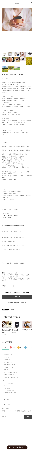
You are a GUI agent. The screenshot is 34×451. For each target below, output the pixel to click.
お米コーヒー (7, 357)
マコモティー (7, 359)
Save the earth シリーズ (10, 372)
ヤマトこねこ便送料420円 (11, 377)
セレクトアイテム (8, 367)
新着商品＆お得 (8, 354)
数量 (3, 286)
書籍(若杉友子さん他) (9, 375)
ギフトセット (7, 369)
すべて (5, 347)
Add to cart (17, 296)
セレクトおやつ (8, 362)
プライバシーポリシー (9, 390)
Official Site (7, 404)
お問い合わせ (7, 388)
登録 (28, 416)
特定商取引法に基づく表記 (10, 392)
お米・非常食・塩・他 (9, 364)
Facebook (6, 401)
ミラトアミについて (8, 383)
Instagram (6, 399)
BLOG (5, 385)
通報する (13, 309)
